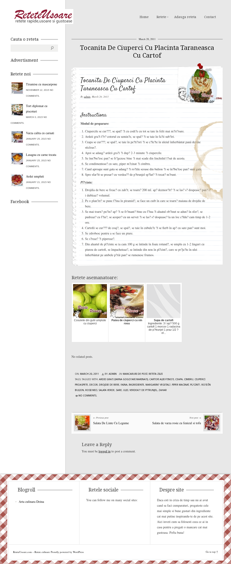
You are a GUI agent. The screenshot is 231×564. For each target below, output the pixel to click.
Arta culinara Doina (31, 501)
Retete (161, 17)
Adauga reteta (185, 17)
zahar (163, 390)
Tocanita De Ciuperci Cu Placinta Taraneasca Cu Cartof (147, 51)
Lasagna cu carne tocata (41, 154)
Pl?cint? (195, 384)
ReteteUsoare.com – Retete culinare (43, 16)
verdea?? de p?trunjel (143, 390)
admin (87, 96)
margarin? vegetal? (158, 384)
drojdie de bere (109, 384)
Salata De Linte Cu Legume (111, 423)
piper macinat (180, 384)
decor (93, 384)
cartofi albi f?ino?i (161, 379)
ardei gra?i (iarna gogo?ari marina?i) (123, 379)
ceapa (179, 379)
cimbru (188, 379)
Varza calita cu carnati (40, 133)
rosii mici (91, 390)
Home (144, 17)
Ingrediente (136, 384)
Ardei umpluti (35, 176)
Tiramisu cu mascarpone (41, 84)
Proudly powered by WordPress (67, 552)
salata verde (107, 390)
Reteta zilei (156, 373)
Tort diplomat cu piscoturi (36, 108)
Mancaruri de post (135, 373)
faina (124, 384)
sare (119, 390)
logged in (105, 451)
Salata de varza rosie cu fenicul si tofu (176, 423)
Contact (210, 17)
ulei (125, 390)
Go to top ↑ (212, 551)
